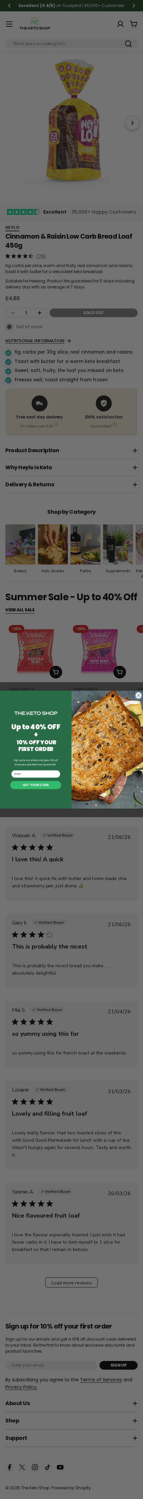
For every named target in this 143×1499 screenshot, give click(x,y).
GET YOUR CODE (36, 784)
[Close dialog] (138, 695)
